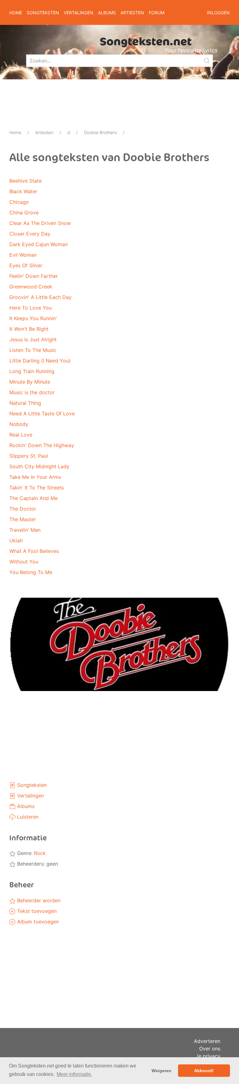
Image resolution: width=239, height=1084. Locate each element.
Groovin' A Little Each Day (40, 297)
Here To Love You (30, 308)
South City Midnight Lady (39, 466)
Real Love (20, 435)
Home (15, 12)
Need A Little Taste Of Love (42, 413)
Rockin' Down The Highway (41, 445)
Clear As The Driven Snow (40, 223)
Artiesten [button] (132, 12)
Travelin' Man (24, 530)
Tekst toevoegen (36, 911)
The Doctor (22, 509)
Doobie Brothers (100, 132)
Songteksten (31, 785)
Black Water (23, 191)
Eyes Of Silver (25, 265)
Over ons (209, 1048)
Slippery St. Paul (28, 456)
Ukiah (16, 540)
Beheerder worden (38, 900)
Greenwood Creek (30, 286)
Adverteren (207, 1041)
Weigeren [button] (161, 1070)
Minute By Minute (29, 382)
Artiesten (44, 132)
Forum (156, 12)
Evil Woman (23, 255)
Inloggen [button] (218, 12)
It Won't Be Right (29, 329)
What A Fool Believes (34, 551)
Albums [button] (107, 12)
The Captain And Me (33, 498)
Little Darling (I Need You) (40, 360)
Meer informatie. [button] (74, 1074)
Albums (25, 806)
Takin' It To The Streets (36, 487)
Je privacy (208, 1056)
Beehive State (25, 181)
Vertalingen (30, 795)
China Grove (24, 212)
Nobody (18, 424)
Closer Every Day (29, 234)
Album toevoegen (37, 921)
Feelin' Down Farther (33, 276)
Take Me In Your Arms (35, 477)
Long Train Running (31, 371)
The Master (22, 519)
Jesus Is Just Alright (33, 339)
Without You (23, 561)
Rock (40, 853)
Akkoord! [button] (204, 1070)
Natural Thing (25, 403)
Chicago (19, 202)
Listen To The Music (32, 350)
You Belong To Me (30, 572)
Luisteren (27, 817)
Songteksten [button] (43, 12)
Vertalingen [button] (78, 12)
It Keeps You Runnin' (33, 318)
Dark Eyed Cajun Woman (38, 244)
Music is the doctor (32, 392)
